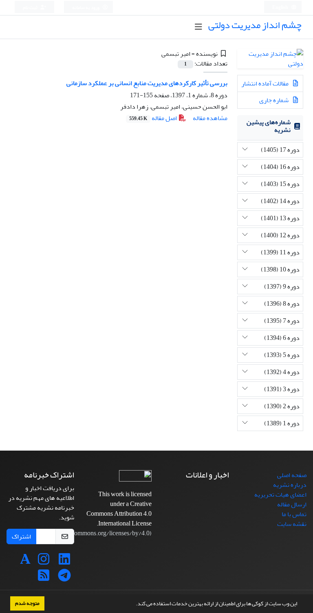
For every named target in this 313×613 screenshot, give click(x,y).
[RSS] (43, 578)
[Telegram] (64, 578)
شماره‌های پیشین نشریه (269, 126)
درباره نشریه (289, 485)
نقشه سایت (291, 524)
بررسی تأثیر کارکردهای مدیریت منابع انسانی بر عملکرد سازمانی (146, 83)
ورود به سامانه (86, 7)
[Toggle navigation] (198, 27)
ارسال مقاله (291, 504)
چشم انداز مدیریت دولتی (255, 25)
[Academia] (25, 562)
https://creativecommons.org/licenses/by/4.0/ (89, 533)
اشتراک (21, 536)
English (280, 7)
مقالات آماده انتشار (265, 83)
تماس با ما (294, 514)
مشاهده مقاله (210, 118)
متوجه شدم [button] (27, 603)
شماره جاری (274, 100)
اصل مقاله (153, 118)
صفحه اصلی (291, 475)
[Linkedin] (64, 562)
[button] (133, 604)
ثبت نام (30, 7)
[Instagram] (43, 562)
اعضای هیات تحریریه (280, 494)
